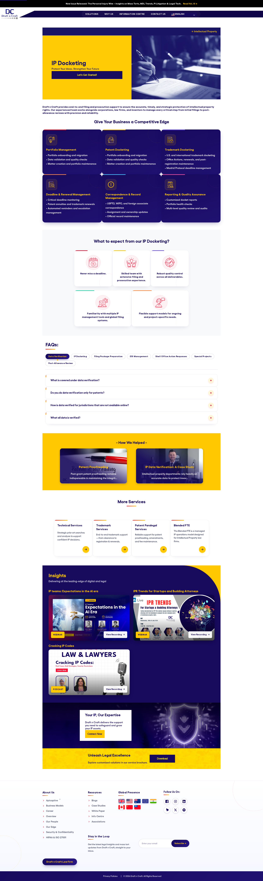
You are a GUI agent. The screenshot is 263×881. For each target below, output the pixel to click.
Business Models (54, 805)
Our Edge (51, 826)
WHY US (108, 14)
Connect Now (95, 734)
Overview (51, 816)
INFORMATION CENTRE (132, 14)
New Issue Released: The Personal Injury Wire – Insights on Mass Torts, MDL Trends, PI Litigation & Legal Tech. (131, 4)
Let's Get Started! (87, 75)
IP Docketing (80, 356)
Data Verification (57, 356)
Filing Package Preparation (108, 356)
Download (162, 758)
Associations (98, 821)
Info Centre (98, 816)
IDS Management (139, 356)
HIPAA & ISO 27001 (56, 837)
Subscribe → (180, 843)
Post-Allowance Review (60, 363)
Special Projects (202, 356)
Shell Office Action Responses (171, 356)
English (179, 14)
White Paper (98, 810)
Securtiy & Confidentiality (60, 832)
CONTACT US (158, 14)
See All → (212, 571)
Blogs (94, 800)
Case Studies (98, 805)
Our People (52, 821)
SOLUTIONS (91, 14)
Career (49, 810)
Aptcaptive (53, 800)
